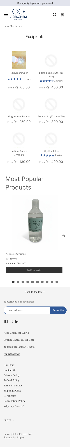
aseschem (27, 434)
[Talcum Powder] (19, 60)
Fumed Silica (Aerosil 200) (51, 74)
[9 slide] (52, 282)
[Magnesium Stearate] (19, 104)
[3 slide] (23, 282)
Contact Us (10, 370)
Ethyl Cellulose (51, 151)
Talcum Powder (19, 72)
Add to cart (34, 270)
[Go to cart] (62, 15)
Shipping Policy (12, 390)
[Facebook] (6, 321)
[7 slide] (42, 282)
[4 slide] (27, 282)
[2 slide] (18, 282)
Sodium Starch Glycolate (19, 153)
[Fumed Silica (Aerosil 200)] (51, 60)
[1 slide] (13, 282)
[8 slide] (47, 282)
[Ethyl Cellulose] (51, 138)
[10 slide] (56, 282)
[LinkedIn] (16, 321)
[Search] (55, 15)
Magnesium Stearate (19, 116)
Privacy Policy (12, 375)
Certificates (10, 395)
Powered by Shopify (14, 437)
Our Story (9, 364)
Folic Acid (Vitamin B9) (51, 116)
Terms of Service (13, 385)
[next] (63, 235)
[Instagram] (11, 321)
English (7, 420)
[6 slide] (37, 282)
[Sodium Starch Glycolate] (19, 138)
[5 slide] (32, 282)
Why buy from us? (14, 406)
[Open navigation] (6, 14)
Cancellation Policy (14, 400)
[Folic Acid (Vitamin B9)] (51, 104)
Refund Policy (12, 380)
